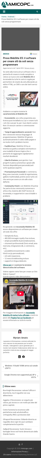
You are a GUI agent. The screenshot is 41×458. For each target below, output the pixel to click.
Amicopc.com (26, 448)
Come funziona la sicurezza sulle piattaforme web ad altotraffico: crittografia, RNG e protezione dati (16, 412)
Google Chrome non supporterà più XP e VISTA (20, 376)
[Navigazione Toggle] (4, 11)
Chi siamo (7, 455)
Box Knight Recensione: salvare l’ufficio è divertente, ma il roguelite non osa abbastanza (19, 392)
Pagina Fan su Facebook (21, 318)
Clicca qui (7, 265)
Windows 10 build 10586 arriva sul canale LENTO (21, 367)
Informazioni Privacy (19, 452)
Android (6, 54)
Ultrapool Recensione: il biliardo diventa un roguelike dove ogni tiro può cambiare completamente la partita (20, 421)
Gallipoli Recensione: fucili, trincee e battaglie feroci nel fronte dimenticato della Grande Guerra (20, 431)
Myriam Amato (29, 68)
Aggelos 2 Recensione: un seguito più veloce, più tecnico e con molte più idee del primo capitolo (20, 402)
